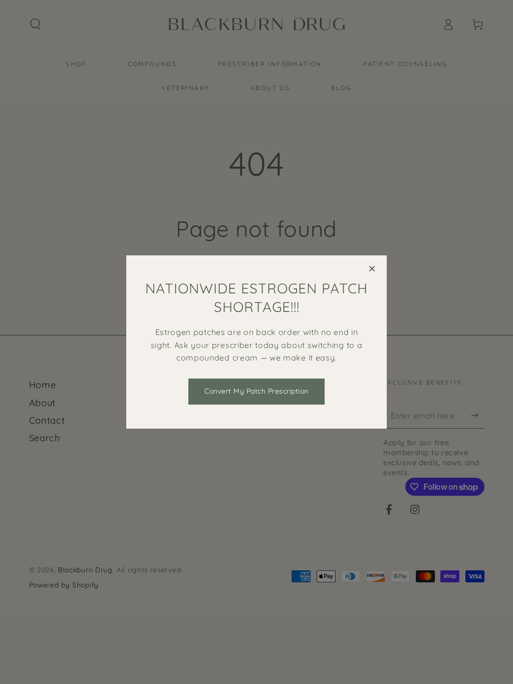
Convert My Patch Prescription (256, 391)
